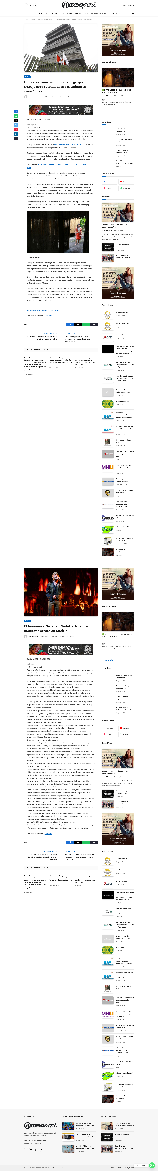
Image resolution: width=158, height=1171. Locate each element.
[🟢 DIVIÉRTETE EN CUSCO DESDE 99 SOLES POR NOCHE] (118, 77)
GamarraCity (109, 660)
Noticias (114, 13)
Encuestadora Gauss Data (123, 441)
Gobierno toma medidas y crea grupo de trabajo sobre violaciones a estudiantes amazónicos (79, 857)
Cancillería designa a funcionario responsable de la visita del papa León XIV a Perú (60, 361)
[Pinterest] (16, 129)
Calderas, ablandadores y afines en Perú (125, 480)
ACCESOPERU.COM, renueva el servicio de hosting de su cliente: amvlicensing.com (85, 1124)
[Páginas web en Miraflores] (108, 552)
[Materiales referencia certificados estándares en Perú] (108, 365)
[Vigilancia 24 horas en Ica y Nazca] (108, 493)
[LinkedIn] (16, 134)
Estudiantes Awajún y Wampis (37, 310)
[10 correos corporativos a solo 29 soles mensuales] (118, 212)
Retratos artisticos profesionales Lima (123, 391)
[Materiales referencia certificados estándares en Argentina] (108, 379)
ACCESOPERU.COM (57, 1168)
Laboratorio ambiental (124, 527)
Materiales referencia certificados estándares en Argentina (125, 378)
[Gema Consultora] (108, 404)
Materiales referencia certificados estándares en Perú (125, 364)
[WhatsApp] (16, 116)
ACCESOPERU (51, 13)
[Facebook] (16, 111)
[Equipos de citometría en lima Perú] (108, 541)
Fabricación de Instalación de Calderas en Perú (122, 504)
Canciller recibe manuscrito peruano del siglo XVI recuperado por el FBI (124, 256)
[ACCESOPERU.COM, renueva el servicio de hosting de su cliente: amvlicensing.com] (68, 1126)
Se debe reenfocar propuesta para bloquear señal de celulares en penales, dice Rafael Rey (86, 361)
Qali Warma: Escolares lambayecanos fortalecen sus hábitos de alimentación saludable (42, 857)
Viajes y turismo (129, 1168)
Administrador (34, 96)
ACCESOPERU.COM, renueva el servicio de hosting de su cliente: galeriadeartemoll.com (85, 1136)
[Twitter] (16, 125)
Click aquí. (48, 315)
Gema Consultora (122, 401)
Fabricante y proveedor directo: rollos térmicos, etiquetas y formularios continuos (125, 349)
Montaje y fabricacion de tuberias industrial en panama (124, 428)
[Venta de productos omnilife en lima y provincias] (108, 468)
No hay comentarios (58, 96)
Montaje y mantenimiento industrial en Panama (124, 415)
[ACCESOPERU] (79, 5)
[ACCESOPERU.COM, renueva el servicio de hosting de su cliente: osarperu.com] (68, 1149)
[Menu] (25, 13)
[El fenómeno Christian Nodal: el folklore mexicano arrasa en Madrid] (61, 592)
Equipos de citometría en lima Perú (124, 539)
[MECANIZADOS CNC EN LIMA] (108, 518)
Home (40, 13)
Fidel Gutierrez (55, 310)
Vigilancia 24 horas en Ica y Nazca (124, 491)
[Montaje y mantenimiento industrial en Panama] (108, 415)
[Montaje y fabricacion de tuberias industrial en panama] (108, 429)
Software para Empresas (96, 13)
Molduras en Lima (122, 323)
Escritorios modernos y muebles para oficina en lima (125, 453)
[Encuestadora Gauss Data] (108, 443)
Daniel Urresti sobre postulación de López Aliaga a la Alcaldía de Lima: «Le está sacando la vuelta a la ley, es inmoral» (124, 162)
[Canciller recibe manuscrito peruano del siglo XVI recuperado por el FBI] (108, 258)
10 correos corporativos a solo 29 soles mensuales (116, 226)
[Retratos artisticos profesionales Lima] (108, 392)
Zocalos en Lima (122, 312)
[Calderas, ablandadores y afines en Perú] (108, 481)
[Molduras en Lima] (108, 326)
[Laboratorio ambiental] (108, 529)
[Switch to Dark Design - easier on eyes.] (129, 13)
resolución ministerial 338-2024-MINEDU (69, 145)
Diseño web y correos (72, 13)
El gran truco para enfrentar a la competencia (123, 246)
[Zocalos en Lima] (108, 315)
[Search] (133, 13)
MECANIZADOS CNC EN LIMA (125, 516)
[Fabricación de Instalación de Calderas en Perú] (108, 504)
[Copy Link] (16, 139)
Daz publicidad (121, 335)
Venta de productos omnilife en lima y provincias (123, 467)
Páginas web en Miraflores (121, 551)
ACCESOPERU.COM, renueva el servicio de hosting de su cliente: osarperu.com (85, 1147)
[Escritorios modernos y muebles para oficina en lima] (108, 454)
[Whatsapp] (152, 1165)
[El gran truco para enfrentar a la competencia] (108, 247)
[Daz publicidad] (108, 338)
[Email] (16, 120)
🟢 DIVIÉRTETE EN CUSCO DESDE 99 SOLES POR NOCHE (117, 91)
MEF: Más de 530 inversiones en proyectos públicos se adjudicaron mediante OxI (77, 339)
